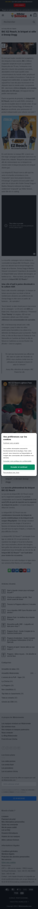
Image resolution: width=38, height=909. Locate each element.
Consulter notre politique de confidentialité (17, 461)
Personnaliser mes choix (11, 472)
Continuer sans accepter (11, 443)
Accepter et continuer (19, 467)
